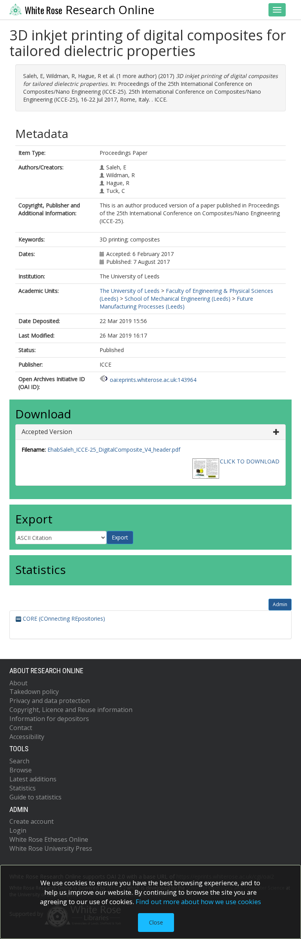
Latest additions (32, 779)
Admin (280, 604)
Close (156, 922)
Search (19, 761)
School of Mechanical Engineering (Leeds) (177, 298)
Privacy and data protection (49, 700)
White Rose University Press (50, 848)
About (18, 683)
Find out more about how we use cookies (198, 901)
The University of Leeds (130, 290)
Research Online (89, 10)
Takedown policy (34, 691)
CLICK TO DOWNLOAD (249, 461)
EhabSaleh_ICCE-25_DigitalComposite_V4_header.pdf (113, 449)
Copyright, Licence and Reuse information (70, 709)
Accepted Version (47, 431)
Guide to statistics (35, 797)
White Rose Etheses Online (48, 839)
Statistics (22, 788)
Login (17, 830)
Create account (31, 821)
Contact (20, 727)
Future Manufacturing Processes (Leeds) (176, 302)
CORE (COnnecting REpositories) (63, 618)
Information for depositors (49, 718)
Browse (20, 770)
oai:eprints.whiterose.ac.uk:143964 (153, 379)
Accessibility (26, 736)
